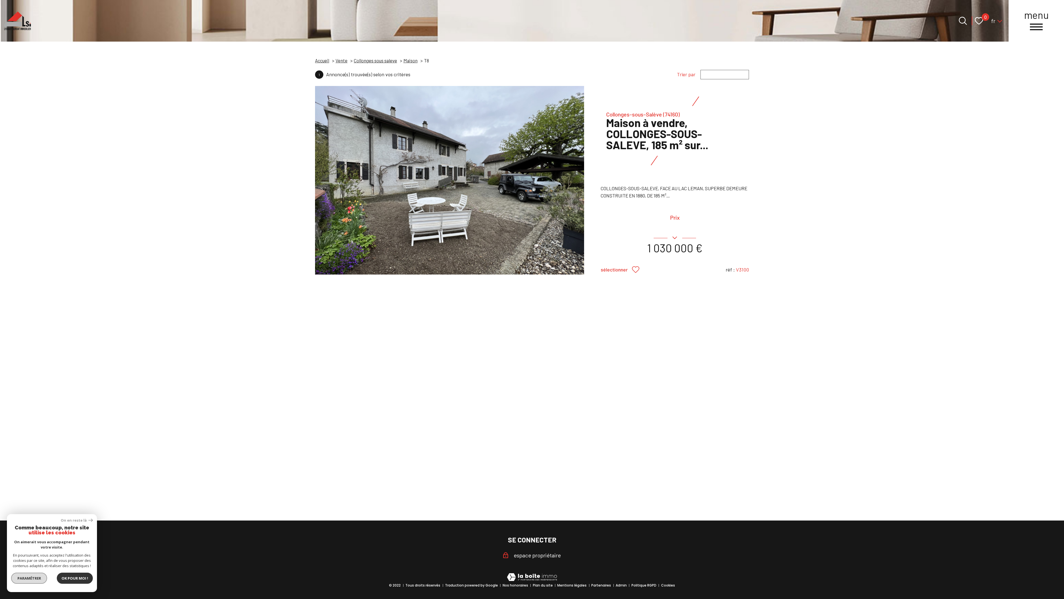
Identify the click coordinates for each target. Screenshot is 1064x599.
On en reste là (74, 520)
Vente (341, 60)
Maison (410, 60)
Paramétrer (29, 578)
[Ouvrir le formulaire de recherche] (962, 20)
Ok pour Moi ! (75, 578)
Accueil (322, 60)
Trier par (686, 74)
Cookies (668, 585)
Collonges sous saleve (375, 60)
